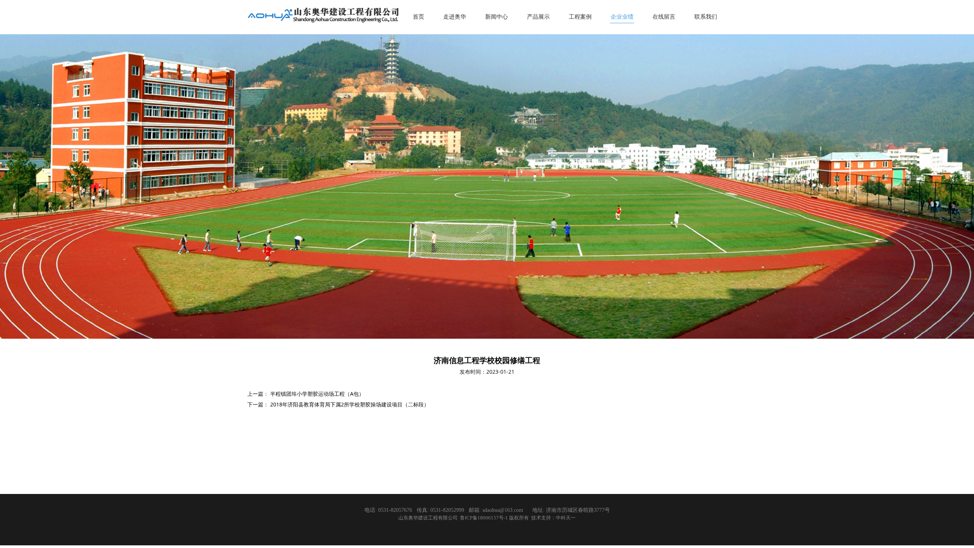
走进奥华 (454, 16)
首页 (418, 16)
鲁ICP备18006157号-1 (484, 518)
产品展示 (538, 16)
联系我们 (705, 16)
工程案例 (580, 16)
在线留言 (664, 16)
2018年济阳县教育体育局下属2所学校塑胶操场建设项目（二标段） (349, 404)
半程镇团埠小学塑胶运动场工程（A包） (317, 393)
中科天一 (566, 518)
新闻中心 (496, 16)
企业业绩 (622, 16)
